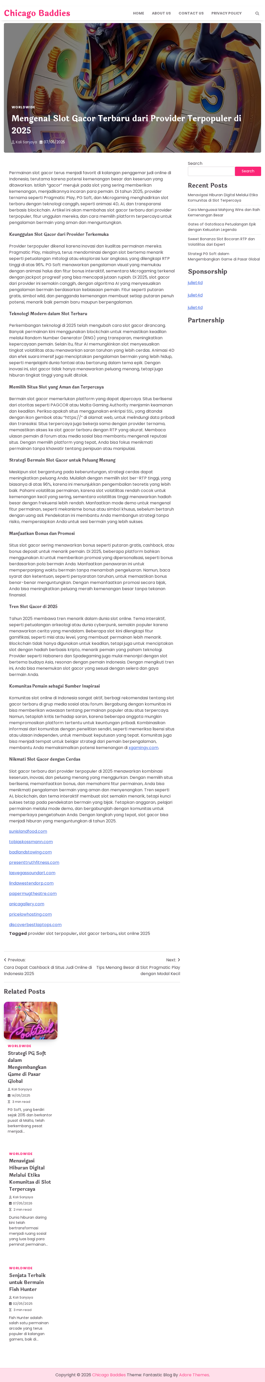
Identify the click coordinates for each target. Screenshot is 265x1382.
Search (195, 163)
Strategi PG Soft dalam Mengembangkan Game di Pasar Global (27, 1067)
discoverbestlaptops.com (35, 925)
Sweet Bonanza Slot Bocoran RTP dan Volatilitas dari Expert (221, 241)
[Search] (257, 13)
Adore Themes (194, 1375)
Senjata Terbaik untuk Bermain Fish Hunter (27, 1282)
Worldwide (23, 107)
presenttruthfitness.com (34, 862)
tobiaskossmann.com (31, 842)
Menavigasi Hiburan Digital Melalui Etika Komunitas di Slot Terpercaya (30, 1175)
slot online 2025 (134, 933)
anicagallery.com (26, 904)
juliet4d (195, 283)
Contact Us (191, 13)
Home (138, 13)
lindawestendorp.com (31, 883)
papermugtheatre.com (33, 894)
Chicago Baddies (37, 13)
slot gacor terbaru (97, 933)
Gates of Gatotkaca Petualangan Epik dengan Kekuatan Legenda (222, 227)
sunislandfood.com (28, 831)
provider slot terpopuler (52, 933)
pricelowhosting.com (30, 914)
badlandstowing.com (30, 852)
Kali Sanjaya (26, 142)
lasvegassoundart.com (32, 873)
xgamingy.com (143, 748)
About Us (161, 13)
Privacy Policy (226, 13)
